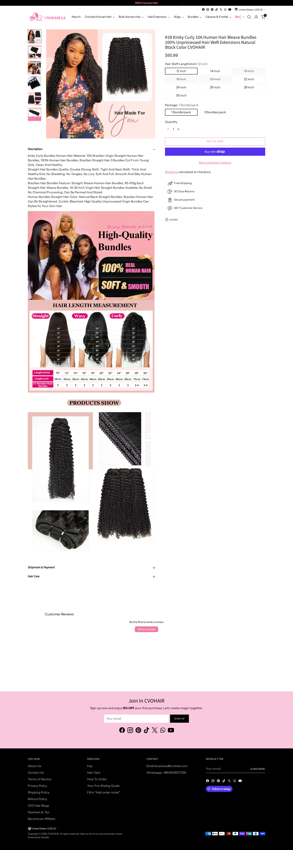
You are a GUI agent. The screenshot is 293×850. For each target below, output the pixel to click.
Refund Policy (37, 799)
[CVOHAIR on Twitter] (220, 9)
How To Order (97, 779)
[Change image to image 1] (34, 36)
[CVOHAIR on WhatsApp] (225, 9)
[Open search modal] (249, 17)
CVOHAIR (53, 833)
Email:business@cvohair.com (167, 766)
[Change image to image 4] (34, 83)
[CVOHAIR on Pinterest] (212, 9)
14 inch (215, 71)
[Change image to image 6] (34, 114)
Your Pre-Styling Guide (103, 786)
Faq (89, 766)
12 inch (181, 71)
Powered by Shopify (38, 837)
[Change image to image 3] (34, 67)
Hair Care (93, 772)
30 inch (181, 95)
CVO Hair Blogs (38, 806)
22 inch (249, 79)
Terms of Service (39, 779)
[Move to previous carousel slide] (254, 666)
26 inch (215, 87)
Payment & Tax (38, 812)
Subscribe (257, 768)
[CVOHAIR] (47, 17)
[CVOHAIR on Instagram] (207, 9)
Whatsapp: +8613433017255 (166, 772)
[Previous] (110, 3)
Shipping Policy (38, 792)
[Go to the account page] (256, 17)
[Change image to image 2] (34, 52)
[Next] (183, 3)
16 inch (249, 71)
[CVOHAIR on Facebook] (203, 9)
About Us (34, 766)
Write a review (146, 629)
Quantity (171, 122)
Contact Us (36, 772)
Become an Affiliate (41, 819)
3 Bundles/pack (215, 112)
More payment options (215, 163)
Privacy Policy (37, 786)
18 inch (181, 79)
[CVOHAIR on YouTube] (229, 9)
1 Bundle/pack (181, 112)
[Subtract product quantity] (168, 129)
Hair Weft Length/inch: (186, 64)
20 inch (215, 79)
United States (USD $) (251, 9)
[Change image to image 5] (34, 98)
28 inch (249, 87)
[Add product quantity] (178, 129)
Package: (182, 105)
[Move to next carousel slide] (262, 666)
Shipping (171, 172)
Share (173, 219)
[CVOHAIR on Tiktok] (216, 9)
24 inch (181, 87)
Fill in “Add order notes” (103, 792)
